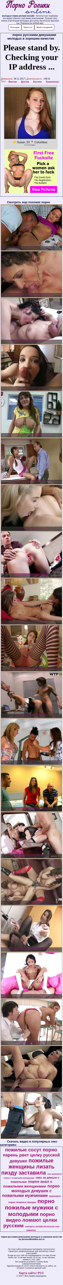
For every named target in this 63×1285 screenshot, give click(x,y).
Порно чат (27, 27)
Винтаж (13, 81)
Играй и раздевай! (44, 27)
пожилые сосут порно (31, 1149)
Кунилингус (52, 81)
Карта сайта (27, 1273)
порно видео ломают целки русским (30, 1220)
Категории (14, 27)
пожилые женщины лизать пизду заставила (27, 1166)
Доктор (25, 81)
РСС (41, 1273)
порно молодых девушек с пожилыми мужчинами (31, 1191)
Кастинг (37, 81)
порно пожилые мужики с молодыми (31, 1207)
